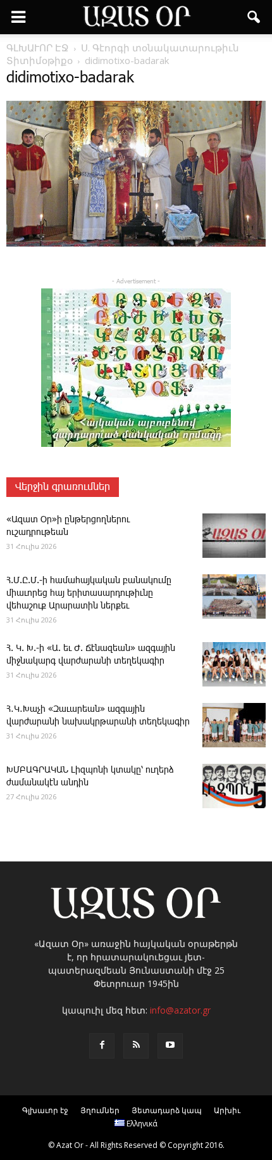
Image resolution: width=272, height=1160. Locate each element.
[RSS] (136, 1046)
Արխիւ (227, 1110)
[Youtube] (170, 1046)
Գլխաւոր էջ (45, 1110)
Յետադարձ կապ (167, 1110)
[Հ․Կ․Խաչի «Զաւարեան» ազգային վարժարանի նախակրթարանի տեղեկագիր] (234, 725)
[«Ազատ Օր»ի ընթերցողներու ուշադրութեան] (234, 535)
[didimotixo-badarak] (136, 244)
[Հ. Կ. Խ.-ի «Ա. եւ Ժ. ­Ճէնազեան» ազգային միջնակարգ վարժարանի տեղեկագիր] (234, 664)
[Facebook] (101, 1046)
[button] (254, 17)
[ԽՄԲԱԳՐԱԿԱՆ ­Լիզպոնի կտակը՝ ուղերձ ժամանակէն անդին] (234, 786)
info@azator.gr (180, 1010)
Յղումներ (100, 1110)
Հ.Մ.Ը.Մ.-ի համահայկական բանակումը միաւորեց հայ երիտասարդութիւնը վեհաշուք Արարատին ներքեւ (88, 593)
